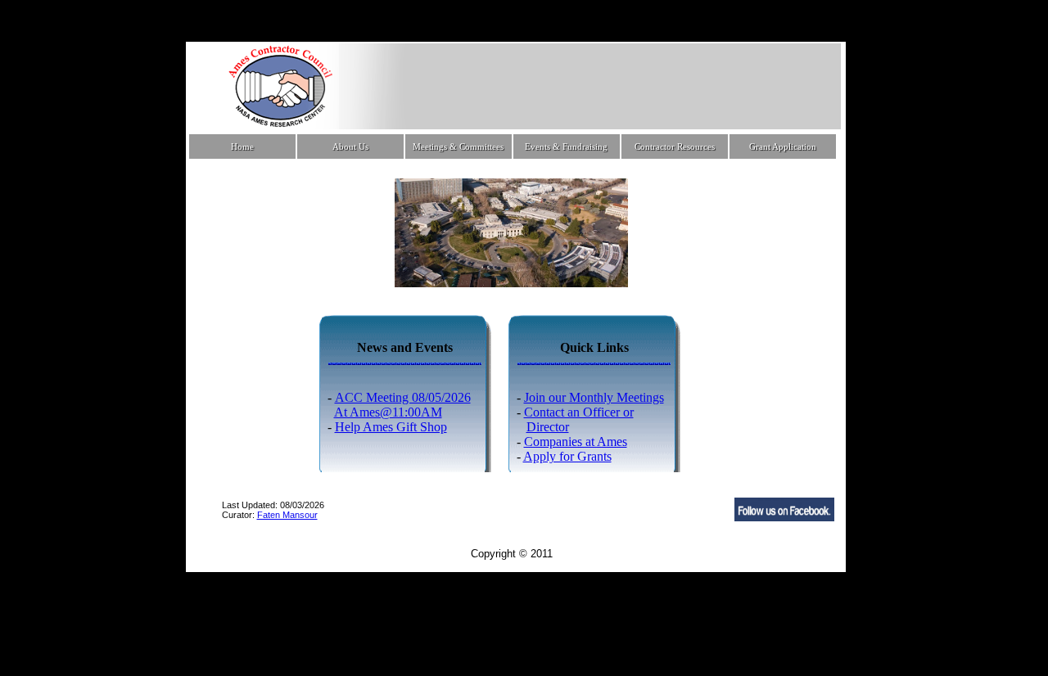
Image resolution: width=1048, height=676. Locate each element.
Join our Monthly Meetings (594, 397)
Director (547, 427)
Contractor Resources (675, 146)
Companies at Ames (575, 441)
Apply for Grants (567, 456)
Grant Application (782, 146)
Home (242, 146)
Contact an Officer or (579, 412)
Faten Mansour (287, 515)
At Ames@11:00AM (388, 412)
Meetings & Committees (458, 146)
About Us (350, 146)
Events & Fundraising (566, 146)
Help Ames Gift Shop (391, 427)
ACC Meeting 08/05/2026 (403, 397)
